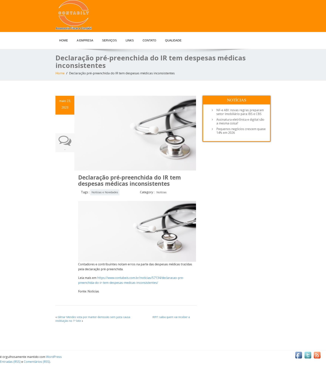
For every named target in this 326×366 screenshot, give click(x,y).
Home (63, 40)
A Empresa (85, 40)
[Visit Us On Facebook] (298, 356)
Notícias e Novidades (104, 192)
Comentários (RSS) (37, 362)
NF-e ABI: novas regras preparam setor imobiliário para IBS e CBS (240, 112)
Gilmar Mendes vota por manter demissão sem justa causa (94, 317)
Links (130, 40)
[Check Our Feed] (317, 356)
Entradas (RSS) (10, 362)
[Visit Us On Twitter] (307, 356)
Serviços (109, 40)
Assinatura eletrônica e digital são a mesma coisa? (240, 121)
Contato (149, 40)
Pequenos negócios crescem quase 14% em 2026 (241, 131)
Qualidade (173, 40)
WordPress (54, 357)
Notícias (161, 192)
